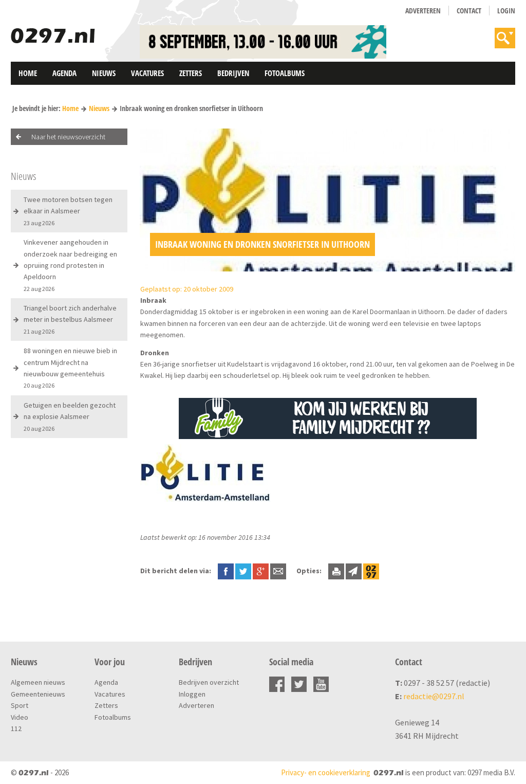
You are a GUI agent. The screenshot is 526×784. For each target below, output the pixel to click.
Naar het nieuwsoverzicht (68, 136)
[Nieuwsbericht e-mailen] (278, 570)
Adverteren (423, 10)
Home (27, 73)
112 (16, 728)
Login (506, 10)
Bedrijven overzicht (209, 682)
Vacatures (147, 73)
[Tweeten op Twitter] (243, 570)
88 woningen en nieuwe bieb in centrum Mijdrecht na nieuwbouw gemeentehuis (70, 367)
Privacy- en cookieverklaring (325, 772)
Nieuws (104, 73)
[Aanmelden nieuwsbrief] (354, 570)
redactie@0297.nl (433, 696)
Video (19, 717)
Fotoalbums (285, 73)
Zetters (190, 73)
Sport (19, 705)
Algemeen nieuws (38, 682)
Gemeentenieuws (38, 694)
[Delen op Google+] (261, 570)
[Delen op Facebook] (226, 570)
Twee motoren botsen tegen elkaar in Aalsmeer (68, 211)
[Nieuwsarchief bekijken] (371, 570)
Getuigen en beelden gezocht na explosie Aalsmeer (70, 416)
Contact (469, 10)
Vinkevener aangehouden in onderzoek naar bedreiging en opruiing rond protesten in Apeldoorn (70, 265)
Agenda (64, 73)
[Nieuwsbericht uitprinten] (336, 570)
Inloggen (192, 694)
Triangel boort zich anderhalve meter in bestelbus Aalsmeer (70, 319)
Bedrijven (233, 73)
